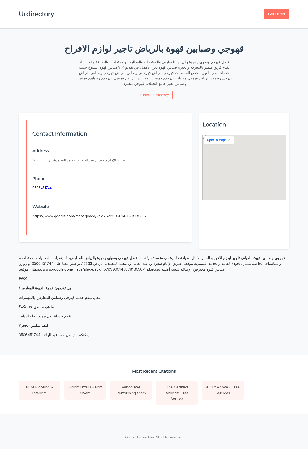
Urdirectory (36, 14)
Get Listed (276, 14)
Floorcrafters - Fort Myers (85, 390)
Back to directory (154, 95)
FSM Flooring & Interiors (39, 390)
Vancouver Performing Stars (131, 390)
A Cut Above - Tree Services (223, 390)
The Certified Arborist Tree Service (176, 393)
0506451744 (42, 188)
